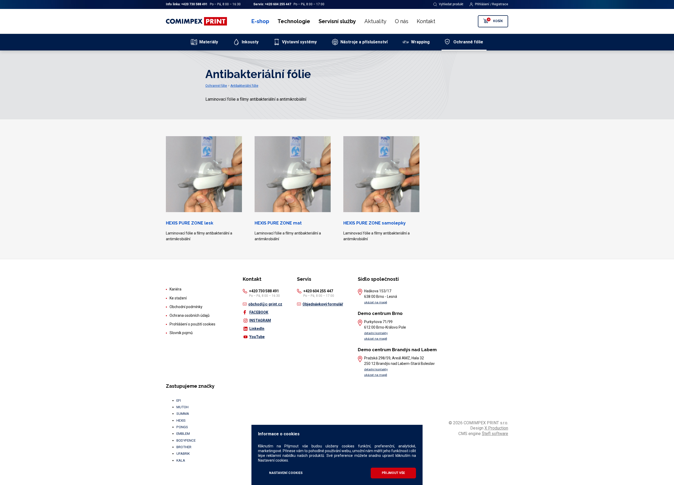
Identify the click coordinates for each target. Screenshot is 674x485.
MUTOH (182, 407)
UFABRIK (183, 454)
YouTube (257, 337)
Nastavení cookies (286, 473)
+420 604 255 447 (278, 4)
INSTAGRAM (260, 320)
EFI (178, 400)
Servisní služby (337, 21)
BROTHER (183, 447)
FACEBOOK (258, 312)
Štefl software (495, 433)
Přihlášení (482, 4)
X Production (496, 428)
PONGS (182, 427)
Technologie (293, 21)
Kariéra (175, 289)
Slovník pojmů (181, 333)
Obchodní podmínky (186, 307)
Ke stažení (178, 298)
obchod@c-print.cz (265, 304)
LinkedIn (256, 328)
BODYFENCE (186, 440)
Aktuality (375, 21)
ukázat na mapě (375, 302)
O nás (401, 21)
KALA (180, 460)
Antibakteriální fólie (244, 86)
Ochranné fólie (216, 86)
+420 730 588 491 (194, 4)
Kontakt (426, 21)
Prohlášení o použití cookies (192, 324)
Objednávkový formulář (323, 304)
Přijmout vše (393, 473)
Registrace (500, 4)
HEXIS (181, 420)
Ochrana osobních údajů (190, 315)
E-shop (260, 21)
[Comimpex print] (197, 21)
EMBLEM (183, 434)
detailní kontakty (376, 333)
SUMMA (182, 414)
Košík (495, 20)
